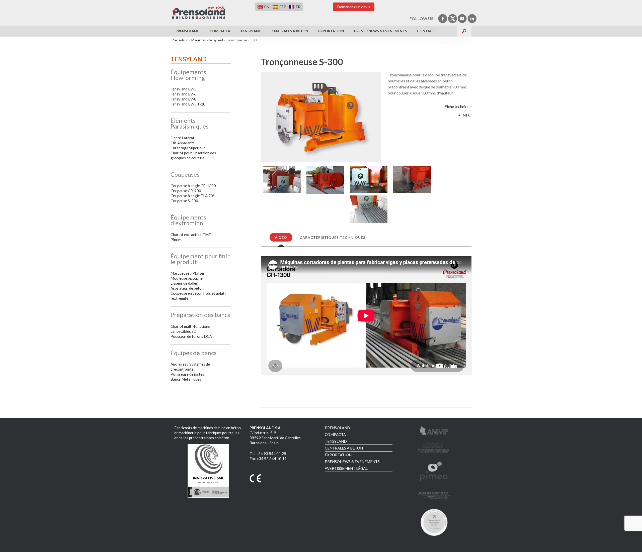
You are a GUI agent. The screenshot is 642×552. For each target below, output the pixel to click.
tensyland (216, 40)
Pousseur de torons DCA (191, 336)
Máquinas (198, 40)
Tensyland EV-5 (183, 89)
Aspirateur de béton (187, 288)
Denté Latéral (182, 138)
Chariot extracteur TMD (191, 234)
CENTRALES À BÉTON (344, 448)
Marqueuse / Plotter (188, 273)
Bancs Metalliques (186, 379)
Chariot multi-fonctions (190, 326)
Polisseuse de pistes (187, 374)
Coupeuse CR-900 (186, 190)
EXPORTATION (331, 31)
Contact (426, 31)
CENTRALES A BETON (290, 31)
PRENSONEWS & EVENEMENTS (380, 31)
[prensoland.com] (199, 12)
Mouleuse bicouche (187, 278)
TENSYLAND (251, 31)
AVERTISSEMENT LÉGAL (346, 468)
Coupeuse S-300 (184, 200)
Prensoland (180, 40)
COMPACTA (220, 31)
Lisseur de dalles (184, 283)
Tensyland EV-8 (183, 99)
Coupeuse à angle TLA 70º (192, 195)
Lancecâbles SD (184, 331)
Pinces (176, 239)
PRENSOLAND (188, 31)
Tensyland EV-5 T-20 (188, 104)
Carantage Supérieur (188, 148)
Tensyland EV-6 (183, 94)
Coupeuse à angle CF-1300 (193, 185)
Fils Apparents (183, 143)
